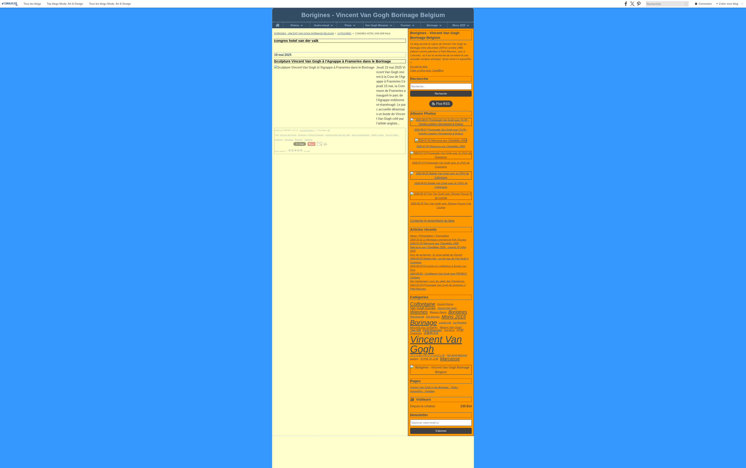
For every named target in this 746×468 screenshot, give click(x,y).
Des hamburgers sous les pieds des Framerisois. (437, 281)
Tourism (405, 25)
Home (278, 23)
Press (348, 25)
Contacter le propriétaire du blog (432, 220)
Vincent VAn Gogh (447, 308)
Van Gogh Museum (376, 25)
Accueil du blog (418, 66)
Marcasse (450, 359)
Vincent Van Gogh (436, 344)
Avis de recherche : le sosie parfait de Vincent (436, 254)
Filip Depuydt (417, 317)
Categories (344, 33)
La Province (459, 323)
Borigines (457, 312)
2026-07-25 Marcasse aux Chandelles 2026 (434, 243)
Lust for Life (445, 323)
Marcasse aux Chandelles (424, 327)
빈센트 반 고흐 (429, 359)
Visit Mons (449, 330)
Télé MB (415, 330)
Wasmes (419, 312)
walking (414, 359)
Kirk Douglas (433, 317)
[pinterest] (638, 4)
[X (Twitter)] (632, 4)
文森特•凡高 (431, 333)
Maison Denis (438, 312)
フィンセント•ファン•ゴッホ (427, 355)
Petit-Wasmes (432, 330)
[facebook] (625, 4)
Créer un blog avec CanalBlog (427, 70)
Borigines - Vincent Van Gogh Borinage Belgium (304, 33)
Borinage (432, 25)
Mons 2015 (458, 25)
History (294, 25)
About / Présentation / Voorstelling (429, 235)
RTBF (460, 330)
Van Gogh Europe (423, 308)
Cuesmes (416, 333)
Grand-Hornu (445, 304)
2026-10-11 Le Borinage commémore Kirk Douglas (438, 239)
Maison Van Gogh (451, 327)
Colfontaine (422, 304)
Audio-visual (321, 25)
